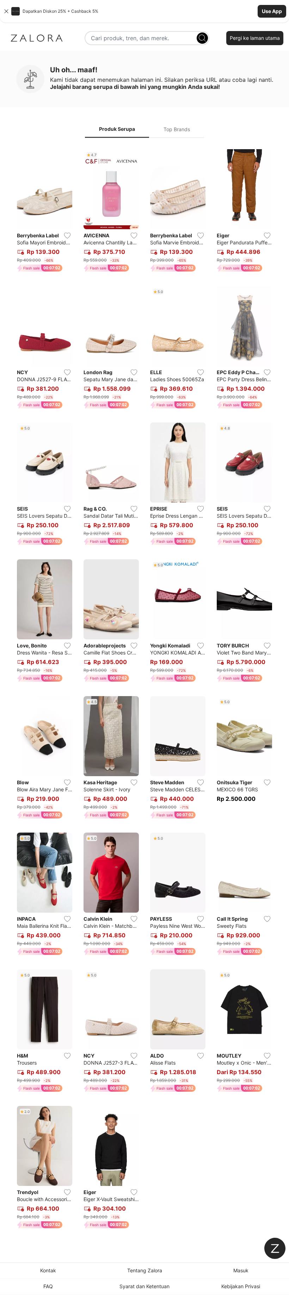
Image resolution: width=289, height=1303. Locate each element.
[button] (144, 11)
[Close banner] (6, 11)
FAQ (48, 1286)
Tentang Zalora (144, 1270)
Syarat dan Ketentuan (144, 1286)
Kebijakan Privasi (240, 1286)
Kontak (48, 1270)
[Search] (202, 38)
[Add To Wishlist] (67, 235)
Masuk (240, 1270)
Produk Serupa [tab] (117, 129)
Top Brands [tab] (177, 129)
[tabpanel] (144, 690)
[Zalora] (37, 38)
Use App (272, 11)
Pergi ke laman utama (255, 38)
